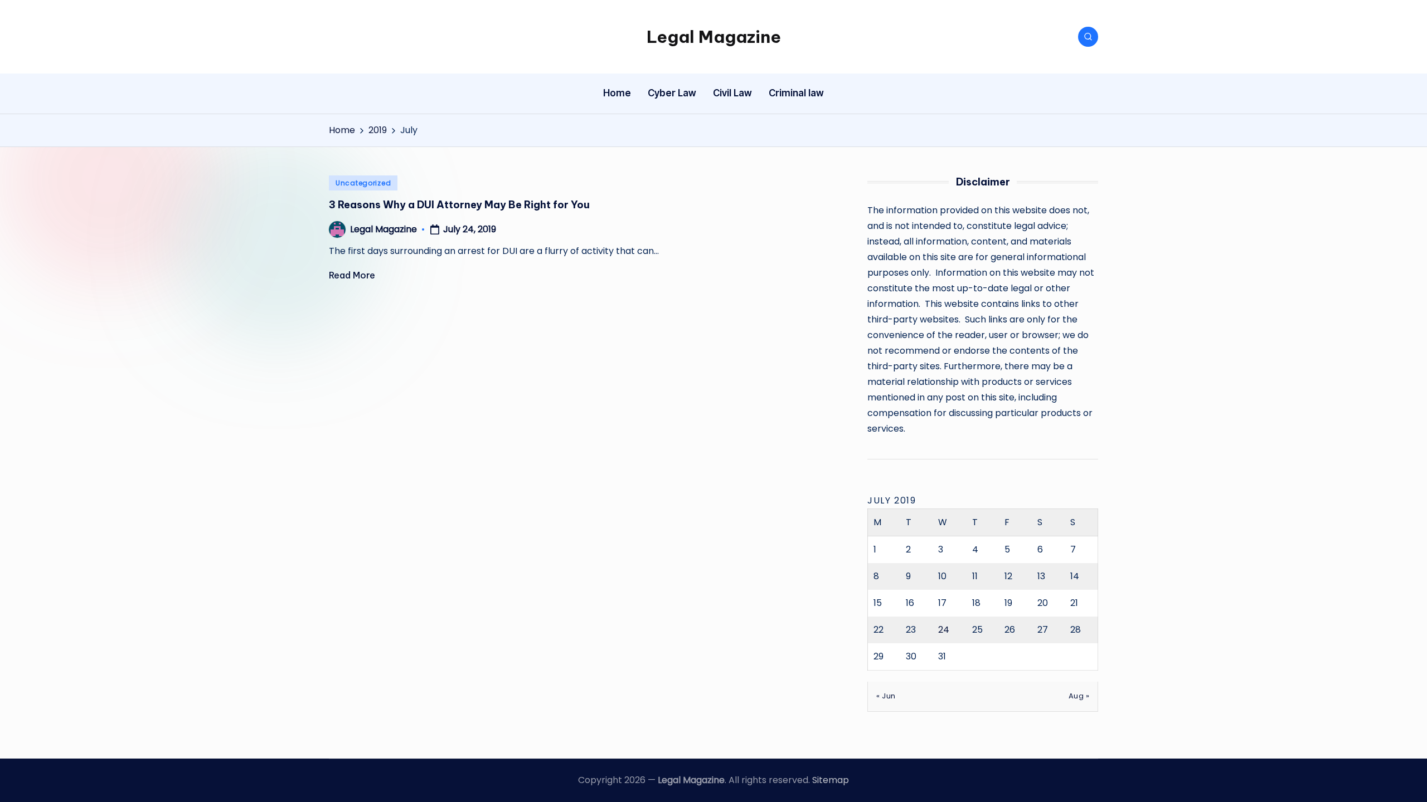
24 (943, 629)
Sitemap (830, 780)
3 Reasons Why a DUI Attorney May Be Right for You (459, 204)
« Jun (886, 696)
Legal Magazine (714, 36)
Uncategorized (363, 183)
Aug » (1079, 696)
